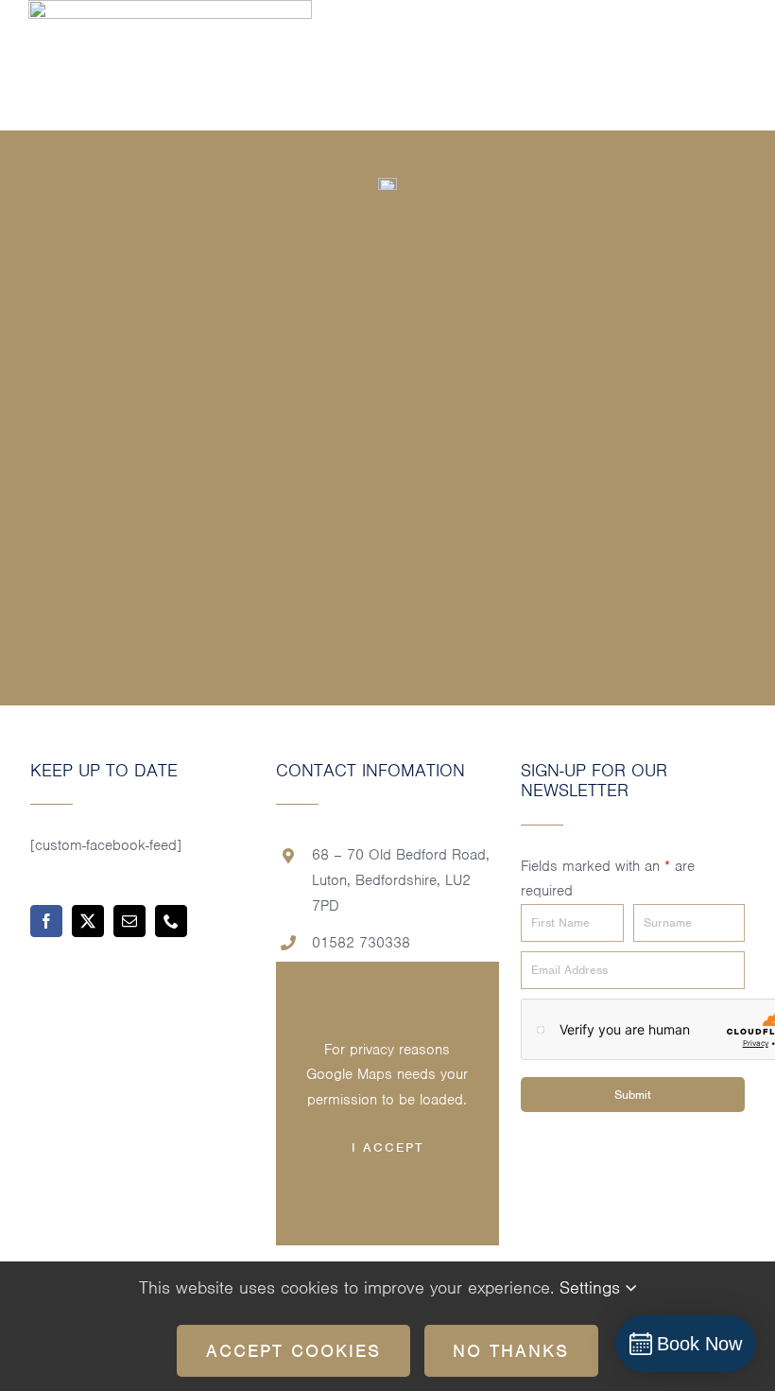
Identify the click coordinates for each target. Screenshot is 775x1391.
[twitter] (88, 921)
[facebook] (46, 921)
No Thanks (511, 1351)
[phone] (171, 921)
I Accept (387, 1147)
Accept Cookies (293, 1351)
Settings (593, 1287)
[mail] (129, 921)
